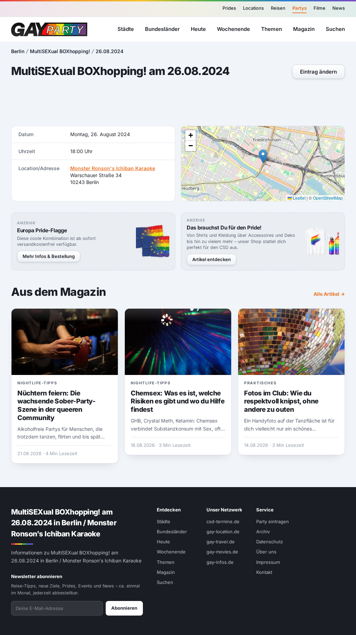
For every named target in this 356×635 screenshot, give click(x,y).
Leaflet (299, 198)
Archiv (263, 531)
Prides (229, 8)
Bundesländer (162, 29)
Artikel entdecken (211, 259)
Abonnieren (124, 608)
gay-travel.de (221, 541)
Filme (319, 8)
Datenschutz (269, 541)
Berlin (17, 51)
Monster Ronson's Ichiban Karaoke (112, 168)
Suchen (335, 29)
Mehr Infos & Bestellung (49, 256)
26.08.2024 (109, 51)
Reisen (278, 8)
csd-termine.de (223, 521)
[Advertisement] (178, 103)
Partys (299, 8)
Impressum (268, 562)
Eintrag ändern (318, 71)
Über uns (266, 551)
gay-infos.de (220, 562)
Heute (198, 29)
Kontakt (264, 572)
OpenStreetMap (328, 198)
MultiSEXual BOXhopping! (60, 51)
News (338, 8)
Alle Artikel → (329, 294)
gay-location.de (223, 531)
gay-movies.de (222, 551)
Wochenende (233, 29)
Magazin (304, 29)
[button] (263, 156)
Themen (271, 29)
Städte (126, 29)
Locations (253, 8)
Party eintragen (272, 521)
